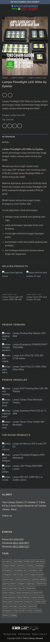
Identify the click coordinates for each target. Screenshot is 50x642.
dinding (30, 566)
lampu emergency (23, 593)
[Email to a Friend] (19, 126)
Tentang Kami (9, 634)
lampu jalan (7, 602)
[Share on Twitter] (14, 126)
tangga (13, 615)
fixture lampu (8, 579)
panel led (32, 606)
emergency (7, 570)
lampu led (18, 602)
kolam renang (8, 593)
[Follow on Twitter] (9, 523)
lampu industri (37, 597)
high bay (30, 584)
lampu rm (29, 602)
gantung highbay (39, 579)
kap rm (21, 588)
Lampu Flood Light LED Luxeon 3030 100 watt (12, 298)
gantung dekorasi (23, 579)
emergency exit (20, 570)
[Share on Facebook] (9, 126)
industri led (41, 584)
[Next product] (4, 95)
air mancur (7, 561)
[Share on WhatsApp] (4, 126)
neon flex (22, 606)
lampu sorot (40, 602)
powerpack (7, 611)
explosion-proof (36, 575)
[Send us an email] (14, 523)
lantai (5, 606)
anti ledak (18, 561)
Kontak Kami (24, 634)
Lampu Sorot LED (37, 78)
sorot (30, 611)
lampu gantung (9, 597)
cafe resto (40, 561)
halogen (21, 584)
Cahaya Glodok (9, 566)
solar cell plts (19, 611)
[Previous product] (10, 95)
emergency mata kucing (12, 575)
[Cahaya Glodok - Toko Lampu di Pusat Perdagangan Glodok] (25, 8)
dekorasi (21, 566)
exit (26, 575)
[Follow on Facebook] (4, 523)
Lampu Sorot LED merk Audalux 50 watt (36, 298)
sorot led (9, 120)
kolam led (31, 588)
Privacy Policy (39, 634)
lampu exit (37, 593)
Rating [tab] (5, 142)
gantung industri (9, 584)
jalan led (12, 588)
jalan (5, 588)
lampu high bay (23, 597)
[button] (3, 7)
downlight (39, 566)
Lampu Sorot (18, 78)
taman (5, 615)
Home (5, 78)
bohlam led (28, 561)
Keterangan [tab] (8, 137)
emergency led (35, 570)
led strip (13, 606)
